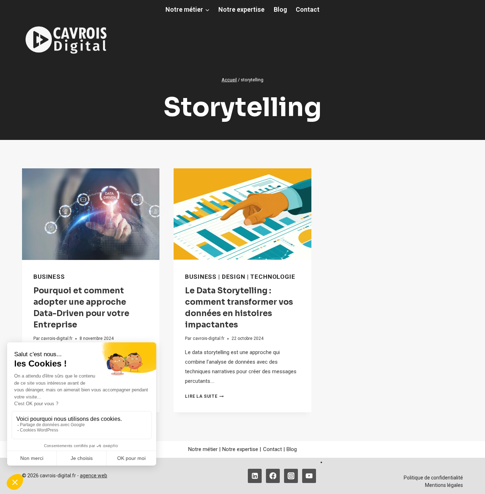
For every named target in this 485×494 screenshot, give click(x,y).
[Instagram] (291, 476)
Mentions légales (444, 485)
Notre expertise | (241, 449)
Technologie (272, 276)
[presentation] (90, 214)
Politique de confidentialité (433, 478)
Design (233, 276)
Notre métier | (204, 449)
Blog (280, 9)
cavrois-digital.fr (56, 338)
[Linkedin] (255, 476)
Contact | (274, 449)
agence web (93, 475)
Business (49, 276)
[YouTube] (309, 476)
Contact (308, 9)
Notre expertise (241, 9)
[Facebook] (273, 476)
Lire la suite (204, 396)
